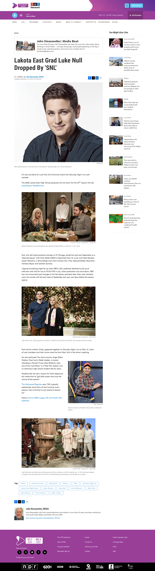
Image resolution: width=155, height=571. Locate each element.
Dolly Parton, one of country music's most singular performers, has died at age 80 (132, 45)
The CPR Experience (63, 537)
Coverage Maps (118, 542)
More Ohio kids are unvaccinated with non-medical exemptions (131, 106)
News (14, 22)
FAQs (114, 546)
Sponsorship (104, 22)
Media (16, 33)
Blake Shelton (48, 488)
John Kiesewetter (38, 483)
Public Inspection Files (120, 537)
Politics (126, 78)
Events (87, 537)
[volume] (21, 15)
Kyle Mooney (25, 493)
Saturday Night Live (90, 483)
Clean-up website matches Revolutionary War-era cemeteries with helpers (132, 183)
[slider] (24, 15)
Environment (128, 157)
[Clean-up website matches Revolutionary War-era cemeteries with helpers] (116, 179)
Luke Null (62, 488)
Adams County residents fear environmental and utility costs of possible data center (131, 65)
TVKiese (66, 483)
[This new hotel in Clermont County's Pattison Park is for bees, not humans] (116, 160)
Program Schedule (63, 546)
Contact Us (88, 542)
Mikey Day (91, 488)
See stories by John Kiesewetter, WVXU (43, 518)
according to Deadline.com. (33, 185)
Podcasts (47, 22)
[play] (14, 15)
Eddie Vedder (56, 493)
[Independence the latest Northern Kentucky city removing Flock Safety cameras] (116, 140)
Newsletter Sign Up (63, 551)
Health (126, 99)
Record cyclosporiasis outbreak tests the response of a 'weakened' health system (132, 222)
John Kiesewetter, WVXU (35, 77)
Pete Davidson (41, 493)
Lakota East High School (29, 488)
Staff (114, 551)
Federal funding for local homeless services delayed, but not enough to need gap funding (131, 86)
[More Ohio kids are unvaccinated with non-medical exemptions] (116, 103)
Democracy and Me (91, 546)
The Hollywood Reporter (32, 384)
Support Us (91, 22)
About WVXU (61, 542)
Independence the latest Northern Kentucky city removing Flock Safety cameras (132, 144)
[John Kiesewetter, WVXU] (19, 514)
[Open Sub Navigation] (18, 22)
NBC (75, 483)
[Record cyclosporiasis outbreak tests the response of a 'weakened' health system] (116, 218)
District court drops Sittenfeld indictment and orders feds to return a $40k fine (131, 124)
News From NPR (129, 39)
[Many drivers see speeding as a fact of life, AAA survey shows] (116, 200)
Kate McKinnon (76, 488)
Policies (87, 551)
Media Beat (53, 483)
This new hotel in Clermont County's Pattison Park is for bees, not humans (131, 163)
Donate (137, 5)
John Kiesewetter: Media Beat (57, 41)
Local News (127, 57)
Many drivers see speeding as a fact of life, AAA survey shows (131, 203)
